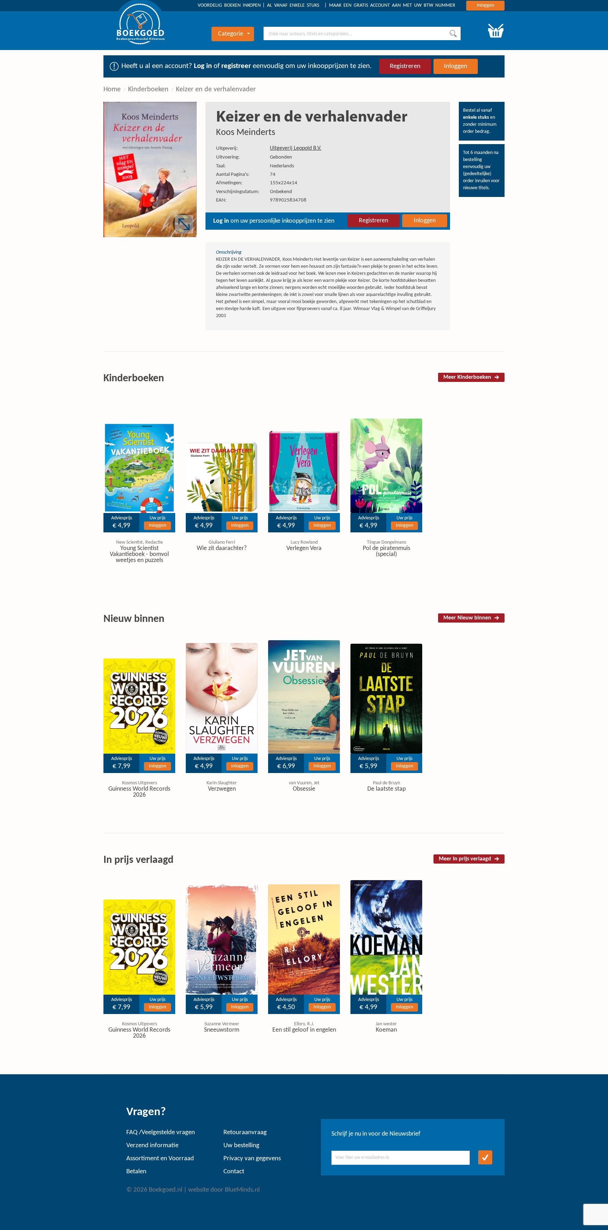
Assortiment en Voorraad (160, 1158)
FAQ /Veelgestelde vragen (160, 1132)
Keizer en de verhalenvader (216, 89)
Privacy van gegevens (252, 1158)
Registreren (405, 66)
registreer (236, 66)
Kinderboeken (148, 89)
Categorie (230, 34)
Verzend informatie (152, 1145)
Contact (233, 1171)
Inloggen (485, 5)
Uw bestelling (241, 1145)
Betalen (136, 1171)
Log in (203, 66)
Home (112, 89)
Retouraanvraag (245, 1132)
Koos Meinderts (245, 132)
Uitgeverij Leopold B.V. (295, 148)
